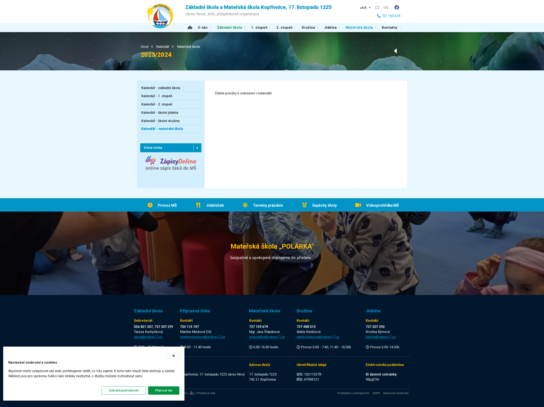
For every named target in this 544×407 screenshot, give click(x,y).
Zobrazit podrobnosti (124, 390)
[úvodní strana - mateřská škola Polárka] (159, 16)
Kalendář (162, 47)
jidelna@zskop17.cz (381, 337)
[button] (365, 7)
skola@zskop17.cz (148, 337)
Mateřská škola (188, 47)
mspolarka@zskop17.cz (267, 337)
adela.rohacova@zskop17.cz (318, 337)
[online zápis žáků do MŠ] (170, 167)
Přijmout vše (163, 390)
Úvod (144, 47)
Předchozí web (206, 393)
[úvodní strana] (190, 27)
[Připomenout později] (174, 356)
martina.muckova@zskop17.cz (202, 337)
